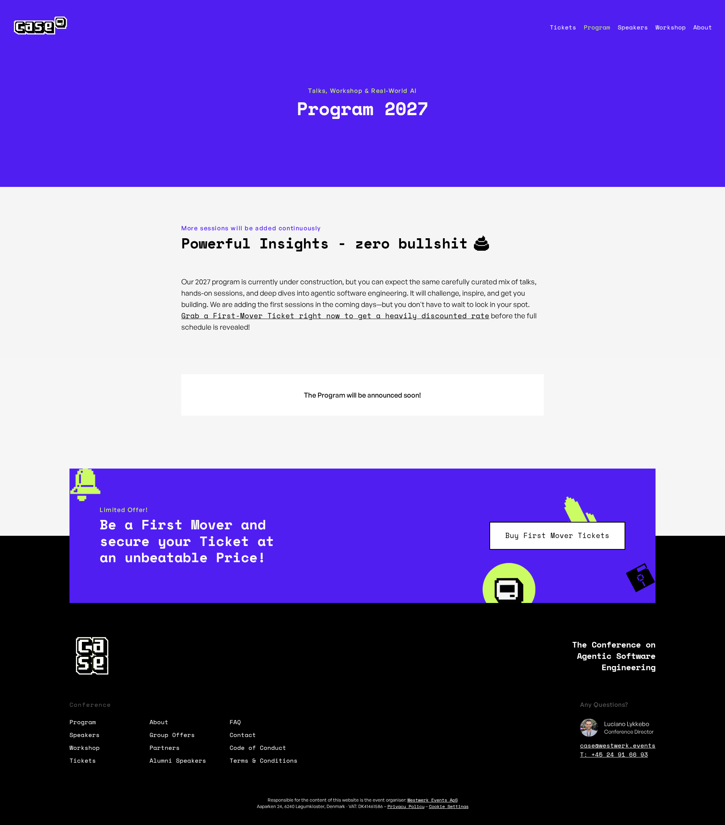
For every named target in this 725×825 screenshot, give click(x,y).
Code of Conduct (258, 747)
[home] (39, 27)
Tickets (563, 27)
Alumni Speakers (178, 760)
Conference (90, 704)
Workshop (671, 27)
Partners (165, 747)
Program (597, 27)
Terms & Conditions (264, 760)
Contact (243, 734)
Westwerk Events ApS (432, 800)
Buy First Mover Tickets (557, 535)
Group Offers (172, 734)
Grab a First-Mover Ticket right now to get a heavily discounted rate (335, 315)
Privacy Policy (405, 806)
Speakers (633, 27)
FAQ (235, 722)
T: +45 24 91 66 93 (614, 754)
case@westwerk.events (618, 745)
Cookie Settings (449, 806)
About (702, 27)
